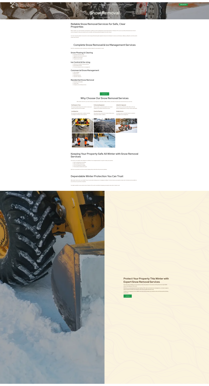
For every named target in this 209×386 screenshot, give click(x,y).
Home (89, 4)
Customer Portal (129, 4)
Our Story (95, 4)
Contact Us (121, 4)
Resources (114, 4)
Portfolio (108, 4)
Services (101, 4)
